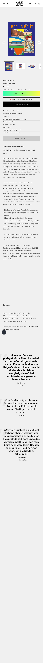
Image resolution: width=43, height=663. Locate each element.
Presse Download (19, 138)
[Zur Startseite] (19, 3)
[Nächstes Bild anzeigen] (39, 42)
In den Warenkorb (23, 94)
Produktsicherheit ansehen (11, 133)
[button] (4, 332)
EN (30, 3)
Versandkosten (11, 89)
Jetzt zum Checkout (21, 105)
